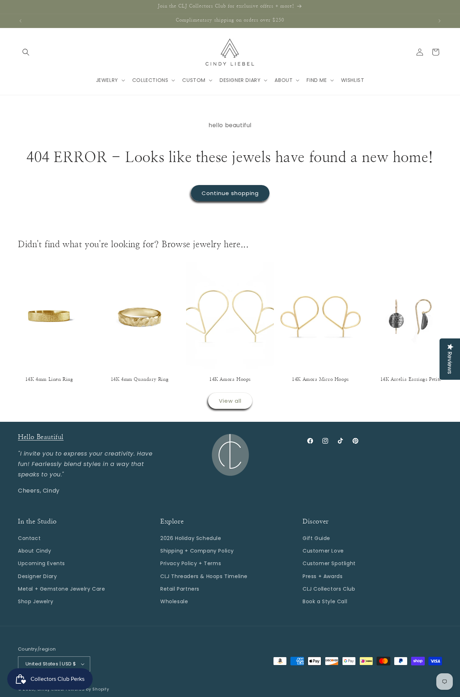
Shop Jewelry (35, 601)
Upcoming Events (41, 563)
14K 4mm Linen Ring (49, 379)
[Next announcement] (439, 21)
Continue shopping (230, 193)
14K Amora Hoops (230, 379)
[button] (26, 52)
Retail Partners (179, 588)
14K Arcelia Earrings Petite (411, 379)
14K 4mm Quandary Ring (140, 379)
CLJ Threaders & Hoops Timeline (204, 576)
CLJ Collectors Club (329, 588)
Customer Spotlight (329, 563)
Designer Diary (37, 576)
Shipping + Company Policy (197, 550)
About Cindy (34, 550)
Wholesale (174, 601)
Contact (29, 538)
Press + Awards (322, 576)
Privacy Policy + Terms (190, 563)
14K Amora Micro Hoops (320, 379)
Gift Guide (316, 538)
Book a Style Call (325, 601)
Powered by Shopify (87, 689)
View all (230, 401)
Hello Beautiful (41, 437)
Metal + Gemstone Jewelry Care (61, 588)
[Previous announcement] (20, 21)
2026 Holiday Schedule (190, 538)
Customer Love (323, 550)
